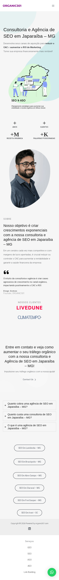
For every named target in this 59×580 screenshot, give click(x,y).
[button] (52, 572)
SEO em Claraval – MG (29, 488)
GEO (29, 547)
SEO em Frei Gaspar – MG (29, 500)
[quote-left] (6, 272)
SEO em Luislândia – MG (29, 448)
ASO (29, 559)
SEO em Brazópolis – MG (29, 462)
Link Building (29, 572)
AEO (30, 566)
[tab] (29, 405)
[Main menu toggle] (53, 6)
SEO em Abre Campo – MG (29, 475)
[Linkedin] (29, 528)
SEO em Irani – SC (29, 513)
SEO (29, 553)
